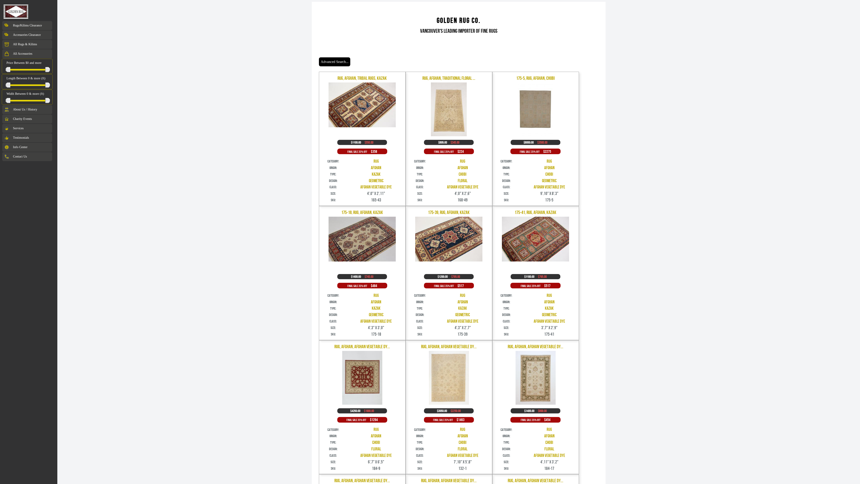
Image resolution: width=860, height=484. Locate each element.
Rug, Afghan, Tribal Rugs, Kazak (362, 78)
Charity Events (22, 119)
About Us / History (25, 109)
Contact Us (20, 156)
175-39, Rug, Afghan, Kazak (449, 212)
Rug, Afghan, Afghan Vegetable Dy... (362, 346)
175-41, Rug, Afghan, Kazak (535, 212)
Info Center (20, 147)
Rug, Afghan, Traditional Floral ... (448, 78)
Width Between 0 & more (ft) (25, 93)
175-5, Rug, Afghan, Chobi (535, 78)
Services (18, 128)
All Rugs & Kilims (25, 44)
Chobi (463, 174)
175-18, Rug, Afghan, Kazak (362, 212)
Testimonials (21, 137)
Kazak (376, 174)
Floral (462, 180)
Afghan (376, 167)
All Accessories (22, 53)
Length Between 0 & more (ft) (25, 78)
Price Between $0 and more (23, 63)
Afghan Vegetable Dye (376, 187)
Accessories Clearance (27, 35)
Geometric (376, 180)
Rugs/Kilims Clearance (27, 25)
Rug (376, 161)
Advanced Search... (334, 62)
